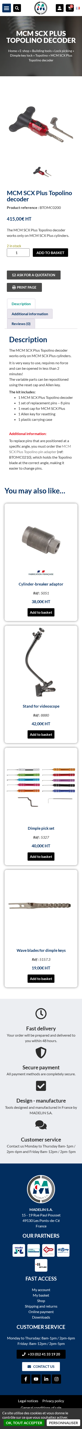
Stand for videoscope (41, 706)
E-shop (24, 51)
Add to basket (50, 252)
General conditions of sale (41, 1407)
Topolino (41, 55)
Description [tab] (21, 303)
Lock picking (63, 51)
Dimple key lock (21, 55)
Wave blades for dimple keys (41, 950)
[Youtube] (36, 1379)
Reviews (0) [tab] (21, 323)
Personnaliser (63, 1423)
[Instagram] (56, 1379)
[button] (6, 8)
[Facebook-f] (25, 1379)
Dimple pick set (41, 828)
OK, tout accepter (24, 1423)
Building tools (42, 51)
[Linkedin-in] (46, 1379)
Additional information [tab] (30, 314)
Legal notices (28, 1401)
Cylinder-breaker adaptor (41, 584)
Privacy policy (53, 1401)
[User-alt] (60, 8)
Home (12, 51)
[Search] (17, 8)
